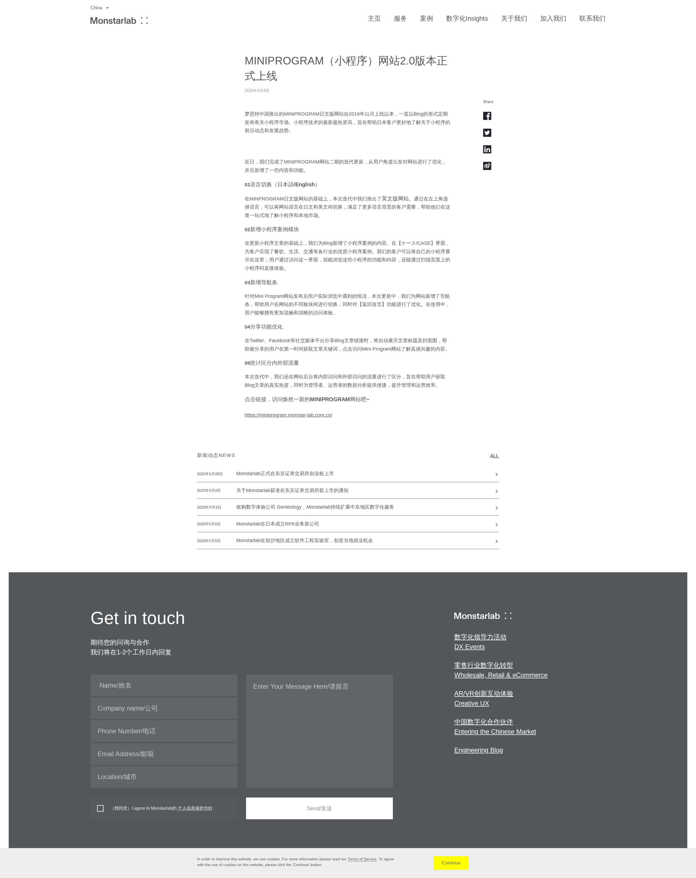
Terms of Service (362, 859)
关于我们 (514, 18)
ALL (494, 456)
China (97, 7)
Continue (451, 863)
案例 (426, 18)
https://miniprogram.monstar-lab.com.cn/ (288, 415)
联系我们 (592, 18)
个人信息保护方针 (195, 808)
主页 (374, 18)
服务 (400, 18)
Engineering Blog (478, 750)
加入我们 (553, 18)
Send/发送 (319, 808)
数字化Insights (467, 18)
